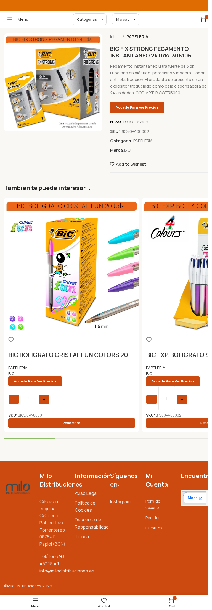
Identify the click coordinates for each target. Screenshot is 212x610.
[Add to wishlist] (11, 340)
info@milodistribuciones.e (65, 571)
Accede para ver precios (137, 107)
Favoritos (154, 527)
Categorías (87, 19)
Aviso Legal (86, 493)
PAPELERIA (137, 36)
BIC (127, 150)
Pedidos (153, 517)
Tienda (82, 537)
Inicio (115, 36)
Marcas (122, 19)
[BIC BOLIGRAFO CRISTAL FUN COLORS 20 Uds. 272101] (71, 265)
